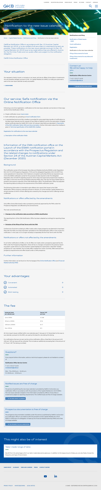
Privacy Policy (8, 485)
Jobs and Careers (26, 467)
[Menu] (96, 5)
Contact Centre (44, 467)
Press (75, 2)
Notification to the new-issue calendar (81, 50)
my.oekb (81, 2)
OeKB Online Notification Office (16, 58)
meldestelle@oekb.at (11, 368)
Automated (12, 287)
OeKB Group (68, 2)
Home (5, 38)
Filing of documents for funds (79, 53)
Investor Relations (57, 2)
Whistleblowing (20, 485)
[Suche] (90, 5)
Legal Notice (31, 485)
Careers (46, 2)
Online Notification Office (48, 261)
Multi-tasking (13, 292)
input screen (24, 114)
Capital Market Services (15, 38)
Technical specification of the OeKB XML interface (25, 127)
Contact (88, 2)
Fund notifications (75, 44)
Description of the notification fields (16, 135)
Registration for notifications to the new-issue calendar (20, 131)
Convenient (12, 283)
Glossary (16, 467)
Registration (73, 47)
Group (7, 467)
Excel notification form (33, 117)
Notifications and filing (29, 38)
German (95, 2)
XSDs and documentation (32, 125)
